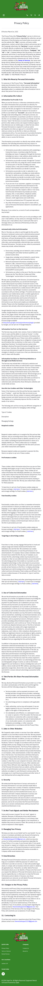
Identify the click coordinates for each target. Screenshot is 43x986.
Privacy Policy (5, 948)
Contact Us (26, 948)
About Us (25, 951)
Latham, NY (5, 963)
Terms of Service (6, 951)
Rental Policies (6, 954)
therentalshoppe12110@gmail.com (14, 839)
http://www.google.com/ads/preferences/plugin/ (18, 323)
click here (17, 489)
